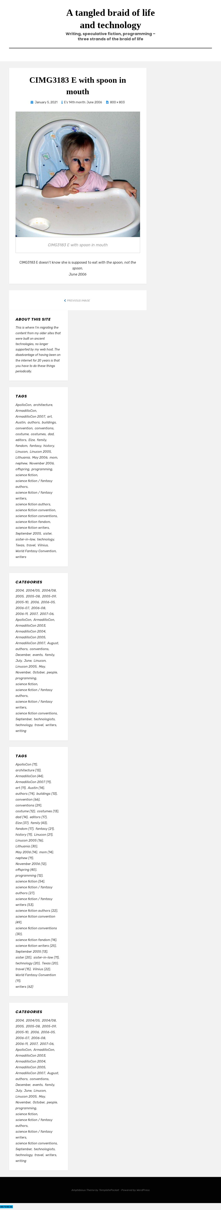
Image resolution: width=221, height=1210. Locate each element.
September (24, 719)
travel (31, 545)
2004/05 (33, 590)
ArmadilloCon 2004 (30, 631)
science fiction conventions (36, 516)
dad (51, 434)
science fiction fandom (33, 522)
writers (21, 557)
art (49, 416)
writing (21, 731)
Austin (20, 422)
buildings (49, 422)
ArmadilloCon (26, 411)
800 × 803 (117, 102)
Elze (31, 440)
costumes (38, 434)
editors (21, 440)
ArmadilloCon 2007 (30, 416)
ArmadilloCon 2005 (30, 637)
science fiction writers (32, 528)
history (48, 446)
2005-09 (49, 596)
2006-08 (38, 608)
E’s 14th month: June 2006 (83, 102)
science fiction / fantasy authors (34, 484)
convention (24, 428)
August (52, 643)
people (52, 672)
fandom (21, 446)
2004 (20, 590)
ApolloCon (23, 405)
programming (42, 469)
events (38, 655)
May (42, 666)
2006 (35, 602)
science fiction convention (35, 510)
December (23, 655)
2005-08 (33, 596)
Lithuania (23, 457)
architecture (42, 405)
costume (22, 434)
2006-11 (22, 614)
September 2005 (28, 533)
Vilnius (43, 545)
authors (34, 422)
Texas (20, 545)
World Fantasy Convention (36, 551)
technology (45, 539)
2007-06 (47, 614)
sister (47, 533)
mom (53, 457)
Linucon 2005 (40, 452)
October (39, 672)
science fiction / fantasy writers (34, 495)
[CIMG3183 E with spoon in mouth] (78, 174)
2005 (20, 596)
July (19, 661)
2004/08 (49, 590)
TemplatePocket (109, 1190)
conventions (44, 428)
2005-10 (22, 602)
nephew (21, 463)
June (28, 661)
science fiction (26, 475)
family (41, 440)
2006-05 (48, 602)
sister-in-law (25, 539)
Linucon (22, 452)
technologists (44, 719)
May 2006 (39, 457)
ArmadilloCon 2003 (30, 626)
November (23, 672)
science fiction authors (33, 504)
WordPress (143, 1190)
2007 (34, 614)
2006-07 (22, 608)
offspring (22, 469)
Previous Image (78, 300)
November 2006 (41, 463)
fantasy (35, 446)
